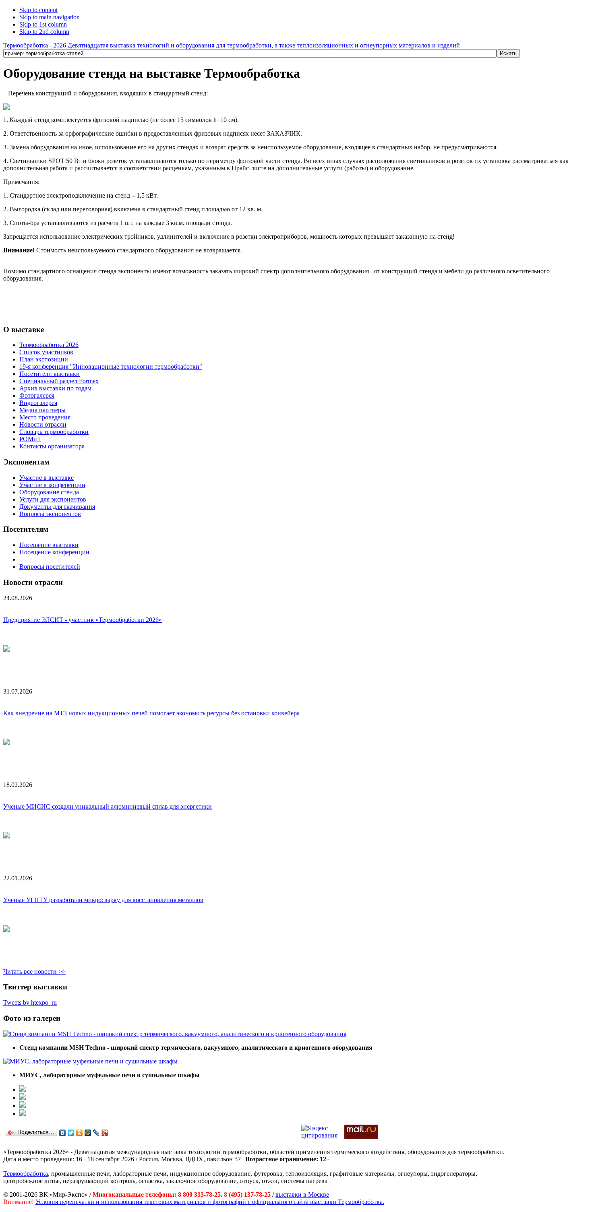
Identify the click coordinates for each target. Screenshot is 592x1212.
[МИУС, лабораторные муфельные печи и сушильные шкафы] (90, 1061)
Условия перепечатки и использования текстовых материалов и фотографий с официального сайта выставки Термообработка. (209, 1201)
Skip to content (38, 9)
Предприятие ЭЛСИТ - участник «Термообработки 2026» (82, 619)
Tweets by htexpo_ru (30, 1002)
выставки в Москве (302, 1194)
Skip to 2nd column (44, 31)
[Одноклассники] (79, 1132)
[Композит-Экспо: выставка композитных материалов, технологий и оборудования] (22, 1097)
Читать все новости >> (34, 971)
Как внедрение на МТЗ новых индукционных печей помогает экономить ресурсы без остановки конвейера (151, 713)
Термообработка (25, 1173)
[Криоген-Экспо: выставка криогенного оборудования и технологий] (22, 1089)
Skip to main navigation (49, 17)
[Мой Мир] (88, 1132)
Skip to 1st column (43, 24)
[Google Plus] (105, 1132)
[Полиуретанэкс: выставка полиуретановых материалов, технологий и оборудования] (22, 1105)
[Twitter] (71, 1132)
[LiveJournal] (96, 1132)
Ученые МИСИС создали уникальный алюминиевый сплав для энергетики (107, 806)
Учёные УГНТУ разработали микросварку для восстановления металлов (103, 899)
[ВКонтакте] (62, 1132)
